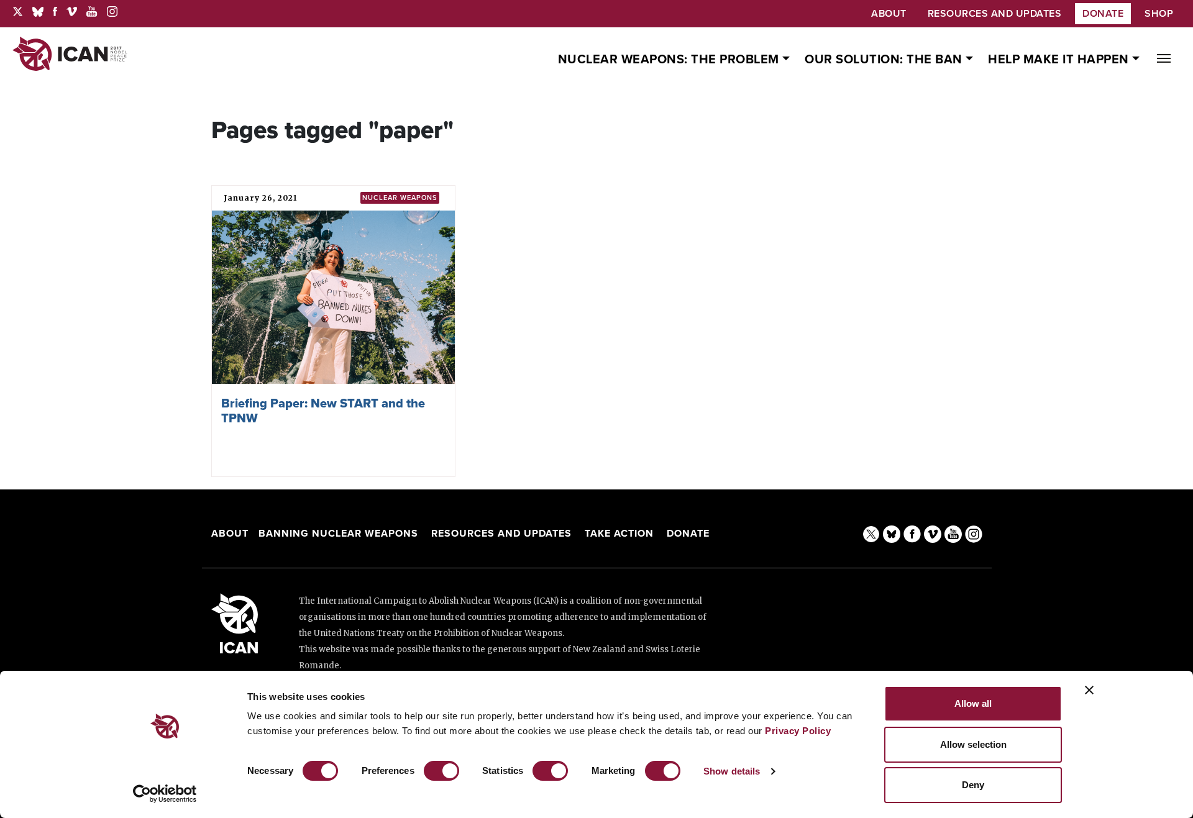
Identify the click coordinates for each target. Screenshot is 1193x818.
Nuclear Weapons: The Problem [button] (670, 59)
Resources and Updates (503, 533)
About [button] (889, 13)
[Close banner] (1089, 690)
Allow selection (973, 744)
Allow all (973, 703)
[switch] (441, 771)
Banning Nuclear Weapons (338, 533)
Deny (973, 784)
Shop (1159, 13)
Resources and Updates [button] (995, 13)
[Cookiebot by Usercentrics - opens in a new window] (165, 793)
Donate (1102, 13)
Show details (731, 771)
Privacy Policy (798, 730)
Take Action (619, 533)
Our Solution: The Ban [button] (885, 59)
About (230, 533)
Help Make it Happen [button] (1060, 59)
